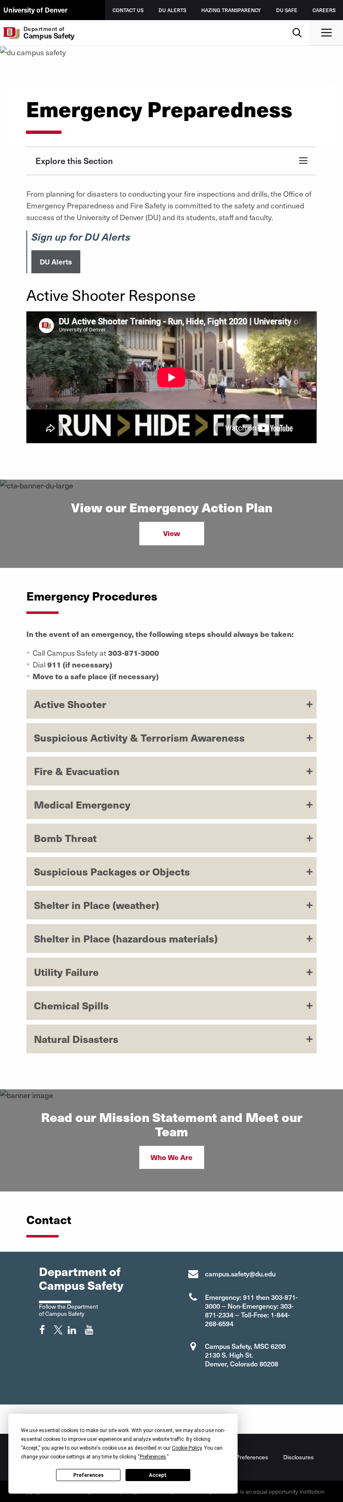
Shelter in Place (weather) (96, 905)
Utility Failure (66, 972)
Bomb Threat (65, 838)
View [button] (171, 533)
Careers (323, 10)
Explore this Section (74, 161)
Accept (157, 1475)
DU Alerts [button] (56, 262)
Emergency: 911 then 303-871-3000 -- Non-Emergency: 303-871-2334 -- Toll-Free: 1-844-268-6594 (251, 1310)
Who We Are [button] (171, 1157)
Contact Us (128, 10)
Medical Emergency (82, 804)
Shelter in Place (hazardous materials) (126, 938)
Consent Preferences (240, 1457)
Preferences (88, 1475)
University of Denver (35, 9)
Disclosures (298, 1457)
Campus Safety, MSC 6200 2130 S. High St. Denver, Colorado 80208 (245, 1354)
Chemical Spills (71, 1005)
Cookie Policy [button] (187, 1448)
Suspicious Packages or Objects (112, 871)
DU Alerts (172, 10)
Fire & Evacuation (77, 771)
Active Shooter (70, 704)
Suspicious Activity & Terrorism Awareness (139, 737)
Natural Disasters (76, 1039)
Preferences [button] (153, 1457)
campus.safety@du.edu (240, 1273)
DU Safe (286, 10)
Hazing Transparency (231, 10)
